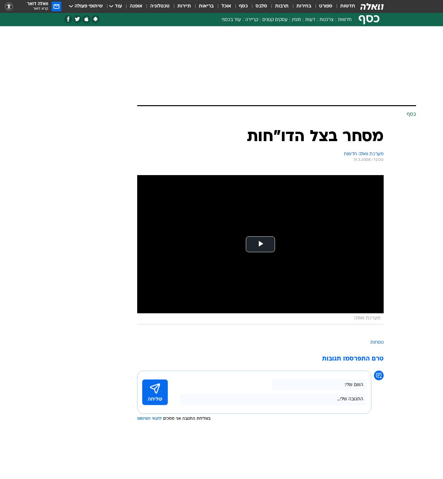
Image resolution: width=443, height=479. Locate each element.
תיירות (184, 6)
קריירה (251, 20)
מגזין (296, 20)
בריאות (206, 6)
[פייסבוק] (68, 19)
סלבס (261, 6)
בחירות (303, 6)
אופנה (136, 6)
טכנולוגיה (160, 6)
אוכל (226, 6)
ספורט (325, 6)
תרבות (282, 6)
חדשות (347, 6)
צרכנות (326, 20)
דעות (310, 20)
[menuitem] (343, 6)
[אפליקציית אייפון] (86, 19)
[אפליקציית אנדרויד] (95, 19)
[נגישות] (9, 7)
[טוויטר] (77, 19)
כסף (243, 6)
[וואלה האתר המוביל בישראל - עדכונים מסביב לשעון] (372, 6)
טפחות (377, 342)
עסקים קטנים (275, 20)
